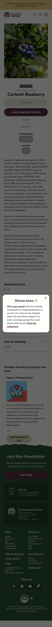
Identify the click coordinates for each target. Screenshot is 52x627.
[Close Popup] (45, 298)
